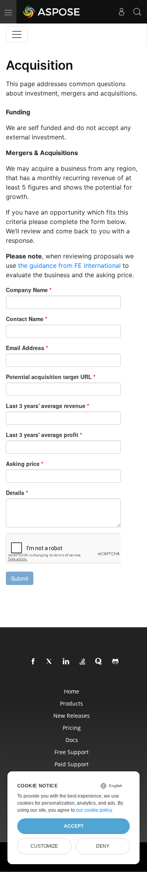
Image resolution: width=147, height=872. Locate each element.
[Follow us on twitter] (50, 662)
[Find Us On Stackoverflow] (83, 662)
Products (71, 703)
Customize (44, 846)
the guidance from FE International (69, 265)
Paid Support (71, 764)
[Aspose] (51, 11)
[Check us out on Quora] (99, 662)
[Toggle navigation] (17, 34)
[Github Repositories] (116, 662)
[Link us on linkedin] (66, 662)
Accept (73, 826)
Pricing (72, 727)
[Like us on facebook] (33, 662)
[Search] (137, 11)
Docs (71, 740)
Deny (102, 846)
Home (71, 691)
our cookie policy (94, 810)
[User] (121, 11)
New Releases (71, 715)
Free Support (71, 752)
